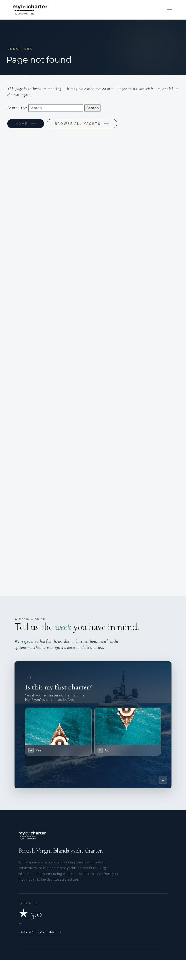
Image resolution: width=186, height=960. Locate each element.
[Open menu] (169, 10)
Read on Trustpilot (40, 931)
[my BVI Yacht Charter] (30, 10)
